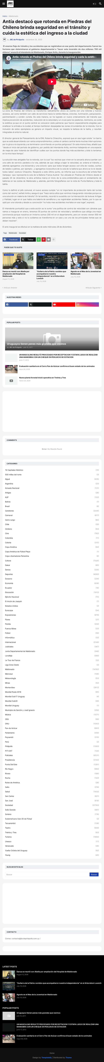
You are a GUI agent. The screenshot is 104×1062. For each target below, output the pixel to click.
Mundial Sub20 (52, 701)
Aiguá (52, 479)
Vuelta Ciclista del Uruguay (52, 850)
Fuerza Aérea (52, 628)
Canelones (52, 511)
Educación (52, 592)
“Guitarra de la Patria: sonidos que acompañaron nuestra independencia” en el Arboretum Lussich (51, 274)
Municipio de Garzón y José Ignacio (52, 710)
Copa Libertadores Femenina (52, 556)
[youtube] (63, 304)
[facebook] (16, 304)
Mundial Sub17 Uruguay (52, 696)
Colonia (52, 542)
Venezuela (52, 846)
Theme (69, 1057)
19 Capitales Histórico (52, 470)
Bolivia (52, 502)
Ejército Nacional (52, 597)
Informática (52, 637)
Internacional (52, 642)
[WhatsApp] (39, 239)
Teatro (52, 828)
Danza (52, 570)
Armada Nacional (52, 488)
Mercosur (52, 674)
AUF (52, 497)
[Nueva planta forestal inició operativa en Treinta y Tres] (11, 381)
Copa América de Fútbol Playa (52, 551)
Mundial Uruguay (52, 705)
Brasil (52, 506)
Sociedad (22, 233)
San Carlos (52, 796)
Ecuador (52, 588)
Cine (52, 533)
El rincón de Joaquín (52, 601)
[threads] (16, 309)
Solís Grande (52, 810)
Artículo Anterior (10, 288)
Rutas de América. (52, 782)
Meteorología (52, 678)
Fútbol (52, 633)
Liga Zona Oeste (52, 665)
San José (52, 800)
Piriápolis (52, 746)
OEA (52, 719)
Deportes (52, 574)
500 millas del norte (52, 474)
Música (52, 714)
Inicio (5, 16)
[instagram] (87, 304)
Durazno (52, 579)
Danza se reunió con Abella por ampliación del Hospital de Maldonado (16, 273)
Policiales (52, 755)
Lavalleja (52, 656)
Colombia (52, 538)
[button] (3, 4)
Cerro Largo (52, 520)
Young (52, 855)
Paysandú (52, 737)
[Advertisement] (52, 411)
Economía (52, 583)
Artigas (52, 493)
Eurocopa (52, 610)
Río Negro (52, 769)
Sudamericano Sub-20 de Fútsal (52, 819)
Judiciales (52, 647)
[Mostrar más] (53, 239)
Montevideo (52, 687)
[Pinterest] (43, 239)
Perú (52, 742)
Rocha (52, 778)
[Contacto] (40, 309)
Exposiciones (52, 615)
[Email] (48, 239)
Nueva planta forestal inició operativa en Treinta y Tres (42, 378)
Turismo (52, 837)
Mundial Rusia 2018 (52, 692)
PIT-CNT (52, 751)
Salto (52, 787)
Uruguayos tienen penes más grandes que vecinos (38, 1013)
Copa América (52, 547)
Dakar (52, 565)
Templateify (46, 1057)
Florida (52, 624)
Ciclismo (52, 529)
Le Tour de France (52, 660)
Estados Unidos (52, 606)
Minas (52, 683)
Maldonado (13, 16)
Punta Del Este (52, 764)
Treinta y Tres (52, 832)
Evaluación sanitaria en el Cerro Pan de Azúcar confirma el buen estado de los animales (57, 366)
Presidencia (52, 760)
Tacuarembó (52, 823)
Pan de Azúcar (52, 728)
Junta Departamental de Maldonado (52, 651)
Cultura (52, 561)
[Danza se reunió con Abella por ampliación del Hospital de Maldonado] (9, 975)
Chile (52, 524)
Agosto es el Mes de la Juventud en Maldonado (86, 272)
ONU (52, 724)
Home (52, 1053)
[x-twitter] (40, 304)
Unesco (52, 841)
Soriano (52, 814)
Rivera (52, 773)
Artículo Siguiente (93, 288)
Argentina (52, 484)
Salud (52, 791)
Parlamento (52, 733)
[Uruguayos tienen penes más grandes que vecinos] (9, 1016)
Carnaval (52, 515)
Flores (52, 619)
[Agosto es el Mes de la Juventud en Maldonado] (9, 997)
